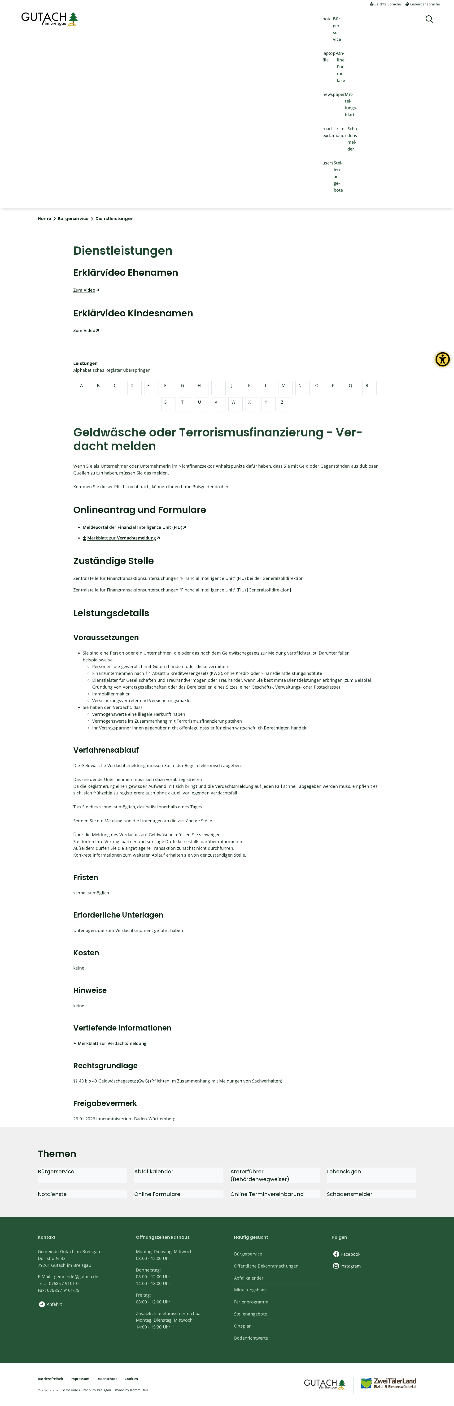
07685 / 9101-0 (64, 1283)
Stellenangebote (338, 176)
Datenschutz (106, 1378)
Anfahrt (54, 1304)
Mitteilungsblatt (351, 104)
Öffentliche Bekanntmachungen (266, 1266)
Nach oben (442, 1331)
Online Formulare (341, 66)
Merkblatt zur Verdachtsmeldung (121, 538)
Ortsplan (243, 1326)
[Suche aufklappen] (429, 19)
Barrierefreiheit (50, 1378)
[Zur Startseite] (324, 1384)
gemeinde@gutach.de (76, 1276)
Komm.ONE (139, 1390)
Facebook (351, 1254)
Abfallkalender (248, 1278)
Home (44, 218)
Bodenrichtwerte (251, 1338)
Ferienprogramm (251, 1302)
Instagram (350, 1266)
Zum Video (84, 290)
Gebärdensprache (425, 4)
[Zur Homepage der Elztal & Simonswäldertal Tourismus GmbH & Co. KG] (388, 1383)
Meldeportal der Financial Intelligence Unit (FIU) (132, 527)
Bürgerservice (337, 29)
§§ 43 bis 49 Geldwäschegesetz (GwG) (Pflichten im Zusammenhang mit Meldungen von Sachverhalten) (177, 1081)
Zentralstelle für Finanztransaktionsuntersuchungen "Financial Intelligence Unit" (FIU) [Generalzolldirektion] (182, 590)
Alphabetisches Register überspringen (111, 370)
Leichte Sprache (388, 4)
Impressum (80, 1378)
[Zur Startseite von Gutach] (49, 19)
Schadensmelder (353, 139)
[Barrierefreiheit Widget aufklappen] (442, 363)
